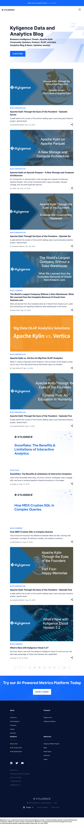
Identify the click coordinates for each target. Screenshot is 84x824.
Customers (13, 725)
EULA (55, 803)
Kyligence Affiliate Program (51, 744)
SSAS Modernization (16, 751)
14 (54, 667)
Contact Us (13, 717)
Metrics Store (14, 744)
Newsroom (47, 755)
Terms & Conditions (42, 807)
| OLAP (16, 470)
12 (44, 667)
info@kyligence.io (15, 785)
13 (49, 667)
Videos (46, 759)
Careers (12, 729)
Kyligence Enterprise (49, 721)
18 (64, 667)
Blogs (45, 747)
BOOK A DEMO (42, 692)
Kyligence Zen (48, 717)
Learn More (52, 3)
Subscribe (17, 54)
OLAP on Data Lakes (16, 747)
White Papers (47, 751)
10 (34, 667)
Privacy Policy (55, 807)
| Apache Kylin (20, 108)
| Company (18, 290)
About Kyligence (14, 721)
